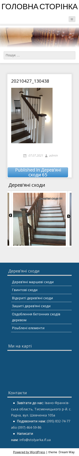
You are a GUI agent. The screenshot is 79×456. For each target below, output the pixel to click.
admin (53, 155)
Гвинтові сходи (24, 290)
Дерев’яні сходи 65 (38, 172)
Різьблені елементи (28, 328)
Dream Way (67, 452)
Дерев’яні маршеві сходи (33, 282)
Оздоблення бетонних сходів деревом (36, 317)
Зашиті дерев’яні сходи (31, 306)
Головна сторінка (39, 7)
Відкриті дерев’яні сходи (32, 298)
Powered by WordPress (29, 452)
